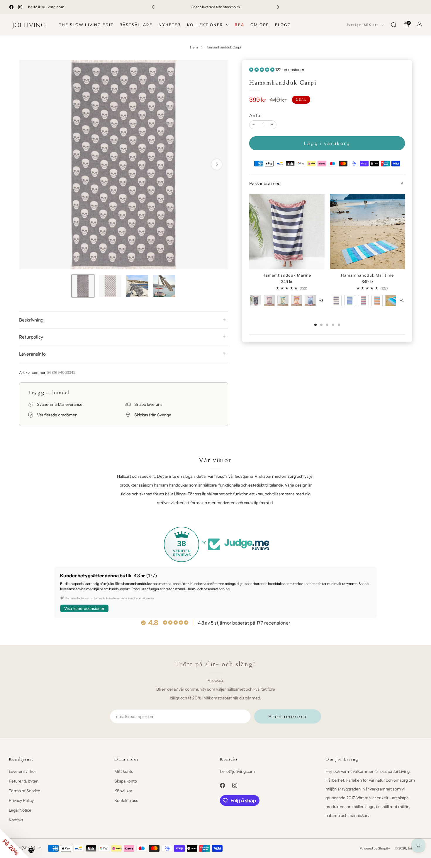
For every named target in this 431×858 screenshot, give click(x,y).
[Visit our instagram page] (20, 7)
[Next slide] (217, 164)
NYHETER (170, 24)
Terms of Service (24, 790)
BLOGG (283, 24)
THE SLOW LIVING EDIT (86, 24)
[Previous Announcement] (153, 7)
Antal (255, 115)
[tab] (315, 325)
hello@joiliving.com (46, 7)
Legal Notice (20, 810)
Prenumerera (287, 716)
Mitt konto (123, 771)
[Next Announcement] (278, 7)
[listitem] (215, 7)
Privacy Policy (21, 800)
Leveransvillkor (22, 771)
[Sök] (393, 25)
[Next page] (405, 232)
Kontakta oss (126, 800)
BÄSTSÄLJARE (136, 24)
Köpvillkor (123, 790)
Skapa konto (125, 781)
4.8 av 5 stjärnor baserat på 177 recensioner (244, 623)
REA (239, 24)
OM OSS (259, 24)
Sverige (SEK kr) (362, 25)
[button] (14, 843)
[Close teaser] (31, 850)
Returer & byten (23, 781)
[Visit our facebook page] (11, 7)
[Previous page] (249, 232)
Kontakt (16, 819)
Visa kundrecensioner (84, 608)
